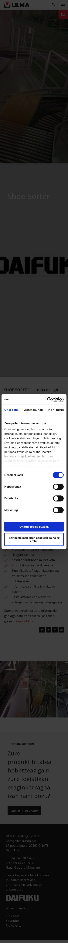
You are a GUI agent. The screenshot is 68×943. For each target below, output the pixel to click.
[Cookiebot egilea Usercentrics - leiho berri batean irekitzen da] (48, 399)
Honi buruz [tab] (56, 409)
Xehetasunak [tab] (33, 409)
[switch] (58, 487)
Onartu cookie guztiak (34, 526)
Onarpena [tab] (11, 409)
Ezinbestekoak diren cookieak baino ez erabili (34, 539)
